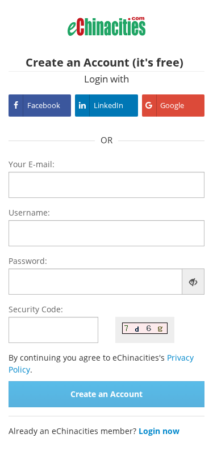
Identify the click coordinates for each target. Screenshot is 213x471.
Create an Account (106, 394)
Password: (28, 260)
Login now (159, 430)
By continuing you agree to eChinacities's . (101, 363)
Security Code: (36, 309)
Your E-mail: (32, 164)
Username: (29, 212)
